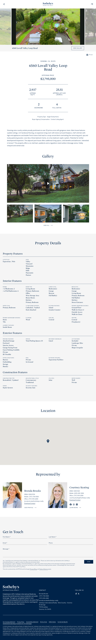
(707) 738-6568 (34, 497)
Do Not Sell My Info (63, 622)
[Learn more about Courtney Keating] (57, 507)
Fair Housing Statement (9, 622)
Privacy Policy (33, 569)
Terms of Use (43, 622)
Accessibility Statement (32, 622)
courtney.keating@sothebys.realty (79, 498)
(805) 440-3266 (79, 493)
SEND (88, 561)
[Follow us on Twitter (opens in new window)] (79, 594)
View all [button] (47, 225)
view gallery (77, 48)
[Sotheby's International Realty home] (11, 590)
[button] (48, 439)
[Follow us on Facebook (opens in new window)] (76, 594)
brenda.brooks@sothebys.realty (34, 501)
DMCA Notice (52, 622)
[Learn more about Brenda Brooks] (12, 507)
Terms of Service (43, 569)
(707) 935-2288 (33, 499)
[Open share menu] (4, 4)
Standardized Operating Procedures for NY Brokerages (17, 623)
